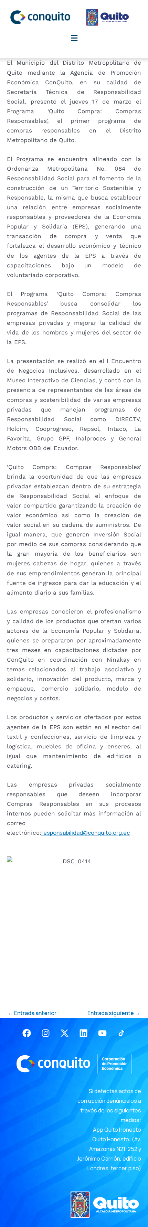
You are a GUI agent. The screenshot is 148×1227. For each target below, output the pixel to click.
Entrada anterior (32, 1013)
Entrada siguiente (113, 1013)
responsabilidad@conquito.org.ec (85, 832)
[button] (74, 38)
